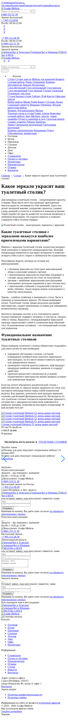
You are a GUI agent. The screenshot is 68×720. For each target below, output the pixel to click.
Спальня (12, 633)
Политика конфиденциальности (25, 694)
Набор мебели (15, 102)
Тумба (34, 102)
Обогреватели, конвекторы (22, 133)
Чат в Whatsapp (49, 52)
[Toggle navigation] (4, 70)
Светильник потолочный (28, 124)
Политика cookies (17, 697)
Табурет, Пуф (39, 96)
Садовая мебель (16, 82)
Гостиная (12, 624)
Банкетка (41, 122)
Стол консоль (54, 87)
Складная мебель (55, 119)
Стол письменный (17, 90)
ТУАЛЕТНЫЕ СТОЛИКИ (52, 442)
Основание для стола (19, 93)
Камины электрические (20, 130)
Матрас (39, 110)
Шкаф (26, 102)
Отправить (8, 508)
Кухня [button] (11, 139)
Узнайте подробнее (11, 711)
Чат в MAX (16, 548)
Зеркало (27, 85)
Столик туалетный (53, 90)
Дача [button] (10, 150)
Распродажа (17, 5)
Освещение (39, 82)
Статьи (11, 667)
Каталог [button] (17, 76)
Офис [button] (11, 153)
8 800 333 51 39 (9, 14)
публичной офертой (49, 703)
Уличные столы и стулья (21, 113)
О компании (8, 2)
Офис (11, 642)
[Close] (2, 520)
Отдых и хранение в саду (32, 119)
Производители (32, 5)
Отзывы (44, 5)
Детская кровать (26, 110)
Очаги (50, 130)
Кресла (50, 96)
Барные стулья (23, 96)
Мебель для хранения (43, 79)
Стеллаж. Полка (54, 102)
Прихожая (13, 630)
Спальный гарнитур (18, 104)
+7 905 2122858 (9, 20)
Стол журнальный (36, 87)
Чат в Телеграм (20, 52)
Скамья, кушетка (17, 122)
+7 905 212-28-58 (10, 38)
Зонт (27, 116)
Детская (12, 636)
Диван (28, 82)
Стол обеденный (17, 87)
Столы (11, 79)
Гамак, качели (41, 113)
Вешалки (35, 104)
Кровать (60, 79)
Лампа (11, 124)
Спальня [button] (12, 144)
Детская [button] (12, 147)
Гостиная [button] (12, 136)
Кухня (11, 627)
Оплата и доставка (18, 158)
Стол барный (35, 90)
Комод (41, 102)
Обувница (45, 104)
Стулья (11, 96)
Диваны (30, 122)
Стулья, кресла (23, 79)
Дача (10, 639)
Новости (12, 669)
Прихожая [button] (13, 141)
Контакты (54, 5)
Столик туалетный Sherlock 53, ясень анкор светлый (29, 424)
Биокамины (40, 130)
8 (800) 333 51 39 (10, 43)
